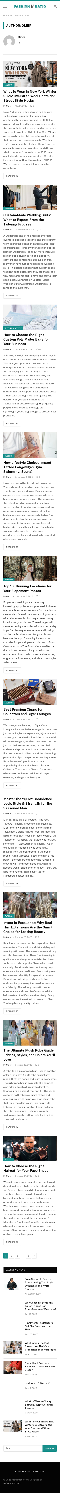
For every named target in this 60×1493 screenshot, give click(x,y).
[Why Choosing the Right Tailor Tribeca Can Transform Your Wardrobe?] (13, 1307)
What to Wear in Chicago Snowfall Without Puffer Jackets (39, 1404)
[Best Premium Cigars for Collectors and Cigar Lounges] (30, 692)
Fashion (9, 85)
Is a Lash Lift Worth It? (37, 1383)
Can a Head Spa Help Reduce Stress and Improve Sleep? (40, 1366)
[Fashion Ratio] (30, 6)
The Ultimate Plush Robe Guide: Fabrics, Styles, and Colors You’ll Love (29, 1054)
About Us (39, 1471)
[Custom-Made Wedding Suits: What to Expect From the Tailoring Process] (30, 197)
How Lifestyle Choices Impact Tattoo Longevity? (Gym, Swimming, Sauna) (27, 467)
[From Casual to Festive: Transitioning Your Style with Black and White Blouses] (13, 1283)
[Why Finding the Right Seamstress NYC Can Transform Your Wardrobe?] (13, 1347)
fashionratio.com (11, 1483)
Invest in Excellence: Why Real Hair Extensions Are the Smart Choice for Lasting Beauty (27, 927)
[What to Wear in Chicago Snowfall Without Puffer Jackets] (13, 1405)
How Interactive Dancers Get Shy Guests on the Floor (39, 1326)
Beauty (9, 1159)
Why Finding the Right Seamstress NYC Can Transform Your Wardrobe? (40, 1346)
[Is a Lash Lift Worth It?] (13, 1387)
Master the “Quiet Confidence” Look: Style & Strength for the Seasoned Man (28, 803)
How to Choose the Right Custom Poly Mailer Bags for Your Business (26, 339)
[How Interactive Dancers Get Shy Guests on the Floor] (13, 1327)
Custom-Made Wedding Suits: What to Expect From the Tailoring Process (27, 219)
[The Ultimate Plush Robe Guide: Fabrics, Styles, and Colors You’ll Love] (30, 1033)
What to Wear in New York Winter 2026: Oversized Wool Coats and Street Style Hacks (29, 96)
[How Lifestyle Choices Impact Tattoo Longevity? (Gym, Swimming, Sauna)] (30, 445)
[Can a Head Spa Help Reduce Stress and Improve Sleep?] (13, 1367)
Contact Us (22, 1471)
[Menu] (5, 6)
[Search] (55, 6)
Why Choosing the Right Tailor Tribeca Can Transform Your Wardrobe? (40, 1306)
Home (6, 15)
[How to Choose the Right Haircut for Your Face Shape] (30, 1148)
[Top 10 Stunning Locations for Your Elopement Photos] (30, 568)
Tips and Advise (13, 328)
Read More (12, 176)
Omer (21, 37)
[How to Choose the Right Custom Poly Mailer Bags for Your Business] (30, 317)
